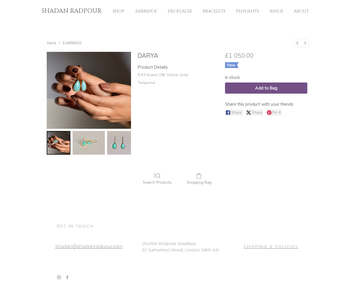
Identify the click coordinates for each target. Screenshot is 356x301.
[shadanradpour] (58, 277)
